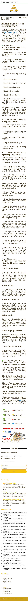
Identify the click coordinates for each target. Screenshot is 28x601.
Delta (21, 400)
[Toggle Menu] (26, 15)
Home (2, 17)
